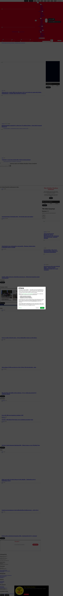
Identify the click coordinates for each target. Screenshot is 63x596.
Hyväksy (42, 307)
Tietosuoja (20, 307)
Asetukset (37, 307)
